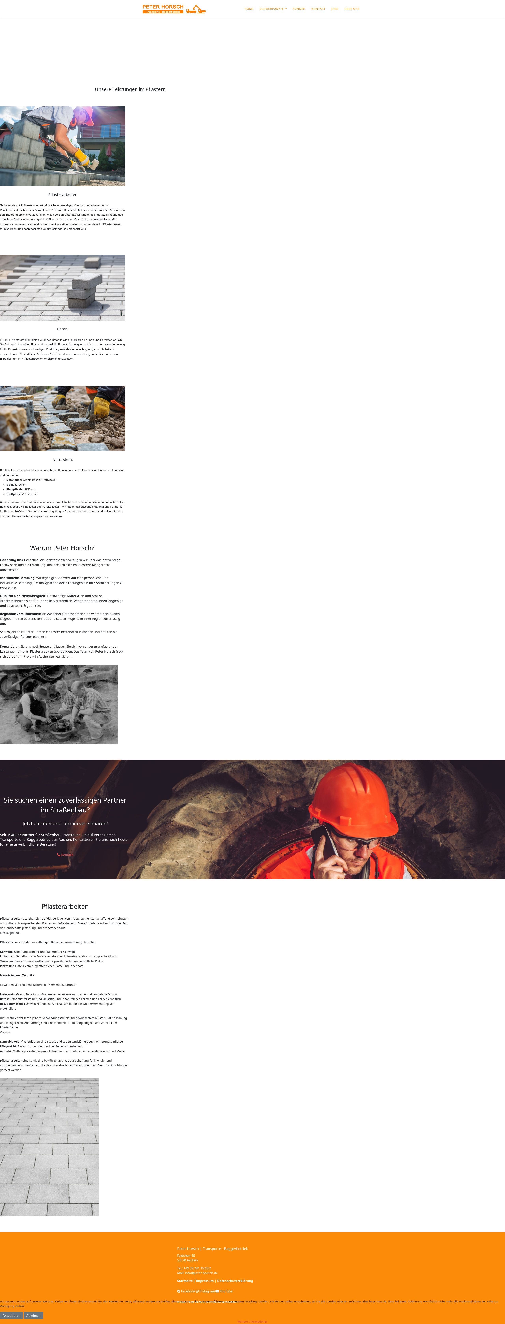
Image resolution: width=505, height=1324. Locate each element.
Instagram (207, 1291)
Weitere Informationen (253, 1321)
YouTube (226, 1291)
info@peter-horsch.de (201, 1273)
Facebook (187, 1291)
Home (249, 9)
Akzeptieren (12, 1315)
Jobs (335, 9)
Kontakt (318, 9)
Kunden (299, 9)
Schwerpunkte (272, 9)
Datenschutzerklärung (235, 1281)
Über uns (352, 9)
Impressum (205, 1281)
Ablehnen (33, 1315)
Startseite (185, 1281)
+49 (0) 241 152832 (197, 1268)
